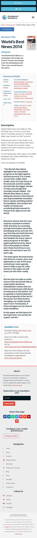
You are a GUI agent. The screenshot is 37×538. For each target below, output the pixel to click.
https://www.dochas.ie (13, 358)
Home (3, 25)
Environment (18, 107)
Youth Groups (28, 98)
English (25, 88)
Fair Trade (26, 109)
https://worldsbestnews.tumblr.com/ (18, 342)
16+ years (21, 94)
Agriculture (22, 105)
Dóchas (5, 87)
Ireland (5, 95)
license (7, 526)
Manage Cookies (11, 436)
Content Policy (18, 533)
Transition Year (19, 98)
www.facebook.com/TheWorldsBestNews (20, 347)
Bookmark (8, 29)
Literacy (16, 111)
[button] (33, 17)
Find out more (17, 385)
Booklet (22, 101)
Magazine (29, 101)
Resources (11, 25)
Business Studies (19, 82)
